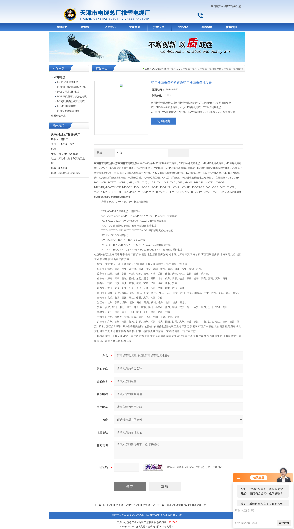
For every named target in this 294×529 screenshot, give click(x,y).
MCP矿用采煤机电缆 (68, 91)
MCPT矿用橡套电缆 (67, 82)
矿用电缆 (169, 69)
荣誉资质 (134, 27)
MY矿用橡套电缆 (66, 106)
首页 (147, 69)
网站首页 (62, 27)
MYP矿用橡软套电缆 (68, 111)
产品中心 (110, 27)
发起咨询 (284, 522)
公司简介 (86, 27)
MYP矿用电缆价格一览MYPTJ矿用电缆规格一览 (129, 505)
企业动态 (183, 27)
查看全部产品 (58, 115)
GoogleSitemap (127, 526)
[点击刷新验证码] (153, 467)
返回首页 (216, 6)
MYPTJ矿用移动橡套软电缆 (72, 96)
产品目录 (58, 68)
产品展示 (157, 69)
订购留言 (163, 121)
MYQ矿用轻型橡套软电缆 (71, 101)
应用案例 (147, 515)
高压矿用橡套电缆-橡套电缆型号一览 (186, 505)
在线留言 (226, 6)
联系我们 (236, 6)
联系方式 (58, 125)
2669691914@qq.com (69, 173)
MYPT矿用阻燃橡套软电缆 (71, 87)
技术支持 (158, 27)
